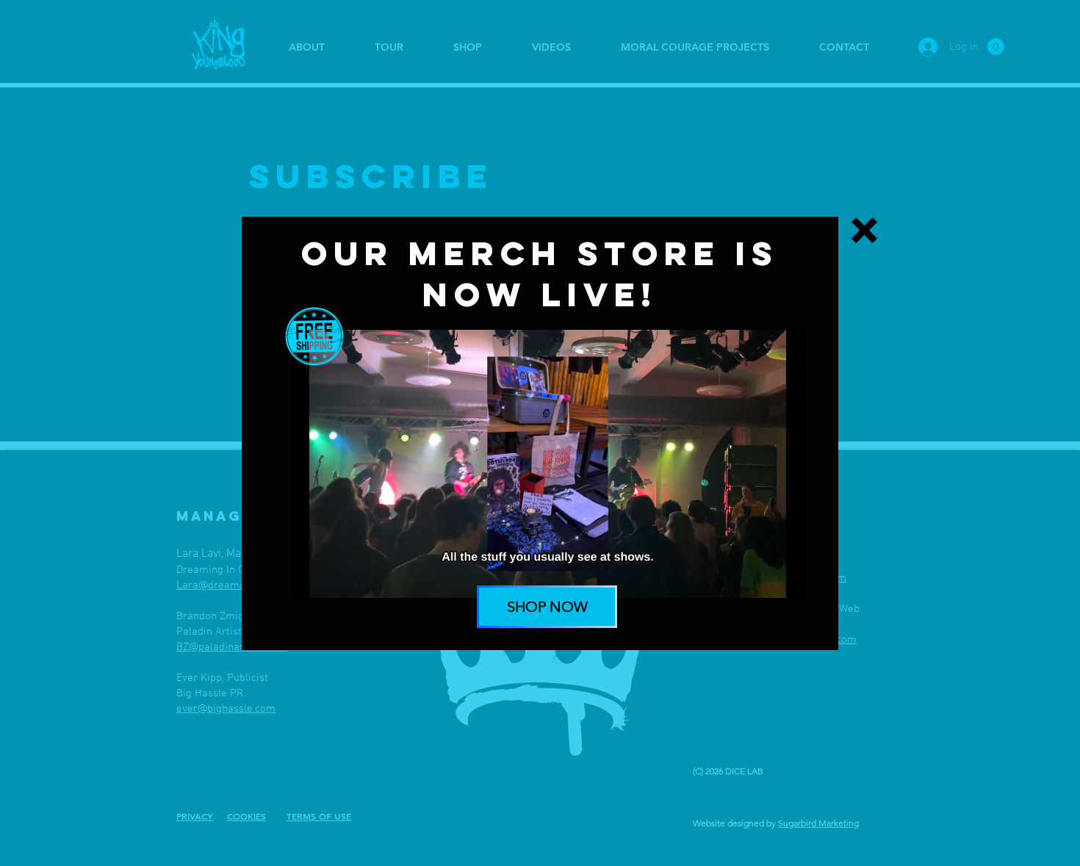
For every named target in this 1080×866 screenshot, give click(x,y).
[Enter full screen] (783, 578)
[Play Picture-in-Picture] (758, 578)
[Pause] (310, 578)
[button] (864, 230)
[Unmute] (335, 578)
